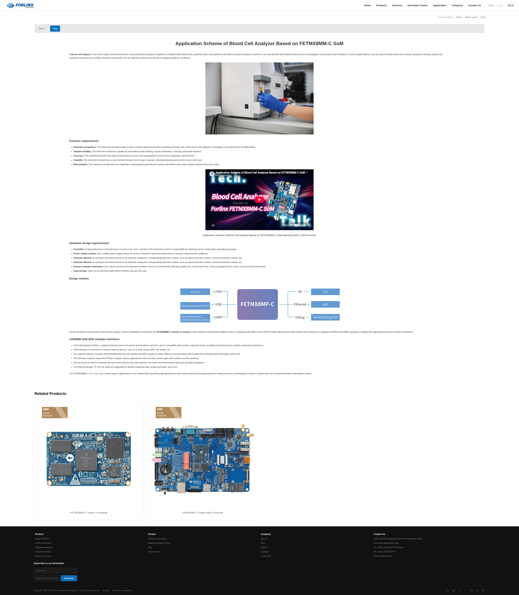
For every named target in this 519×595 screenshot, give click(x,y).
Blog (483, 17)
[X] (459, 590)
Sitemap (105, 590)
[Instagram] (471, 590)
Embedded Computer (43, 552)
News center (471, 17)
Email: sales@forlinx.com (383, 556)
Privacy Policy (266, 556)
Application (439, 5)
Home (367, 5)
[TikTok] (477, 590)
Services (397, 5)
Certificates (265, 552)
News (41, 28)
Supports (264, 547)
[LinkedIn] (447, 590)
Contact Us (474, 5)
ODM (150, 547)
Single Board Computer (43, 547)
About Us (264, 539)
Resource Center (154, 552)
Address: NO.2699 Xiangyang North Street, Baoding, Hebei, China (398, 539)
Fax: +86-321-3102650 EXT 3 (384, 552)
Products (381, 5)
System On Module (42, 539)
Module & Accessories (43, 556)
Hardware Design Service (157, 539)
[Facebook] (465, 590)
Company (457, 5)
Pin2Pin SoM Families (43, 543)
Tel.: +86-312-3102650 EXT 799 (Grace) (388, 547)
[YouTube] (453, 590)
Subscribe (69, 578)
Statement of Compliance (122, 590)
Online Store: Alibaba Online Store (386, 543)
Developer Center (417, 5)
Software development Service (159, 543)
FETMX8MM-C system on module (173, 332)
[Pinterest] (483, 590)
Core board (94, 373)
